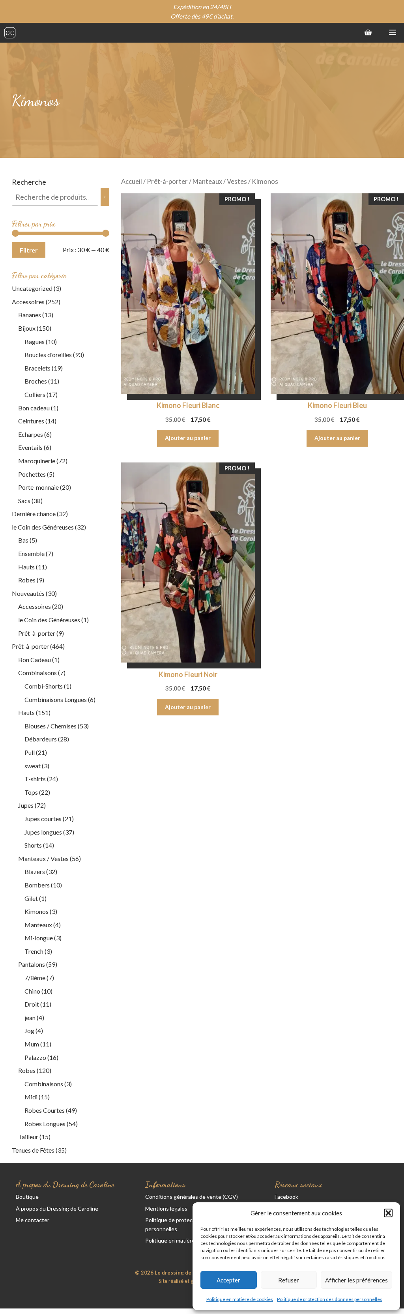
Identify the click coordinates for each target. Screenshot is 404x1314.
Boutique (27, 1196)
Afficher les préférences (356, 1280)
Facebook (286, 1196)
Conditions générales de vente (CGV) (191, 1196)
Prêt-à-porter (167, 181)
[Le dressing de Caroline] (10, 33)
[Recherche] (105, 197)
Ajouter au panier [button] (188, 437)
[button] (388, 1213)
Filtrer (28, 250)
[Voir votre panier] (368, 33)
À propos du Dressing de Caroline (57, 1208)
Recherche (29, 182)
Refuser (288, 1280)
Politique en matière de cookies (239, 1299)
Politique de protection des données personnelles (329, 1299)
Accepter (228, 1280)
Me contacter (32, 1220)
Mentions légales (166, 1208)
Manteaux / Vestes (220, 181)
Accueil (131, 181)
